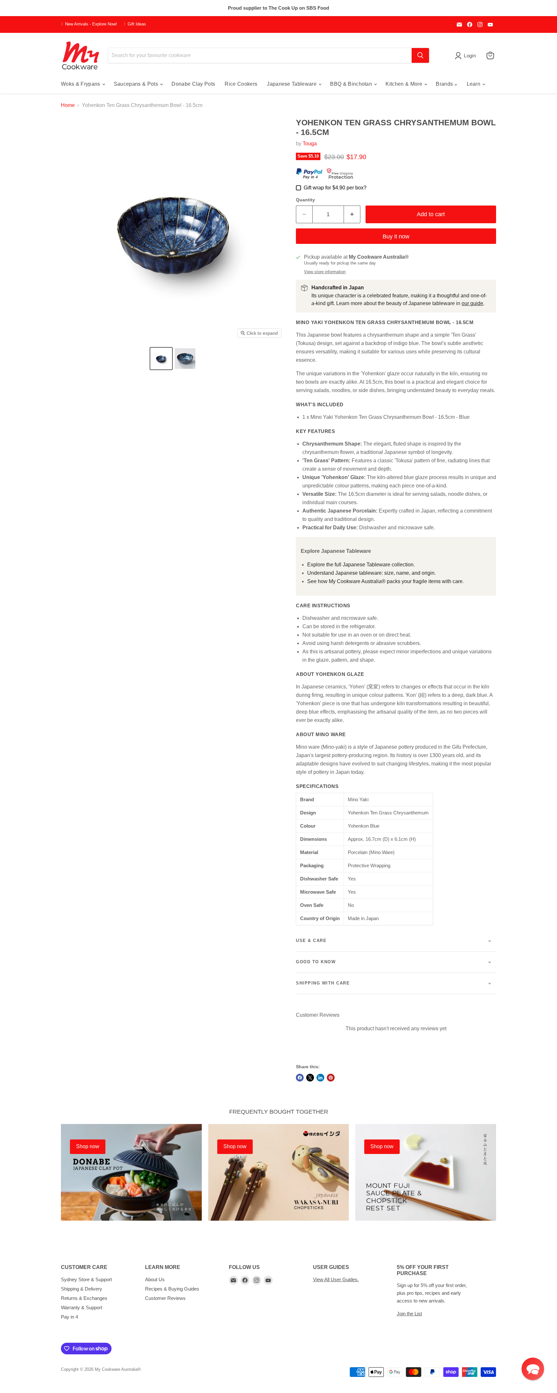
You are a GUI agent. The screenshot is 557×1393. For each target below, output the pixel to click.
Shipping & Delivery (81, 1289)
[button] (161, 359)
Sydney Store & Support (86, 1279)
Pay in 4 (69, 1317)
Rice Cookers (241, 84)
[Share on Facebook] (300, 1077)
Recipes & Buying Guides (172, 1289)
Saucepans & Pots (136, 84)
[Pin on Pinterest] (331, 1077)
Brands (445, 84)
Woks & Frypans (81, 84)
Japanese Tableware (292, 84)
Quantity (305, 199)
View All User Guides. (336, 1279)
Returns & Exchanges (84, 1298)
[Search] (420, 55)
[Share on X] (310, 1077)
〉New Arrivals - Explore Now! (89, 24)
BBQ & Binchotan (351, 84)
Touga (310, 143)
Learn (474, 84)
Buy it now (396, 236)
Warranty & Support (81, 1307)
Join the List (409, 1313)
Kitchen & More (405, 84)
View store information (325, 272)
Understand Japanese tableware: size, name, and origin (371, 573)
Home (68, 105)
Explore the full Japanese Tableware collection (360, 564)
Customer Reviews (165, 1298)
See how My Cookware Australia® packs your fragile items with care (385, 581)
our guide (472, 303)
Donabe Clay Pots (193, 84)
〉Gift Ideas (134, 24)
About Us (155, 1279)
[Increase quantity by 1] (352, 214)
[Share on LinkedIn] (320, 1077)
